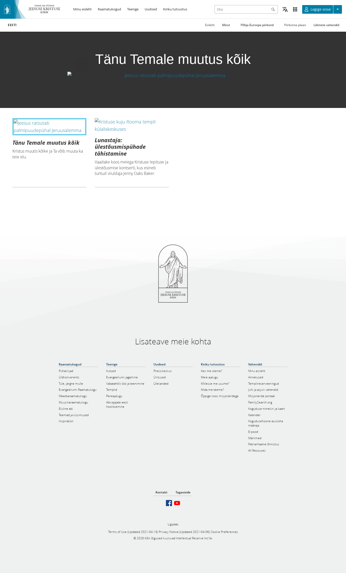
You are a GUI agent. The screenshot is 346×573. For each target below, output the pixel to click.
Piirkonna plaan (295, 25)
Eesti (12, 25)
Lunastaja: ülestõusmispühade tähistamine (120, 146)
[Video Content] (173, 75)
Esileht (210, 25)
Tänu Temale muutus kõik (46, 142)
